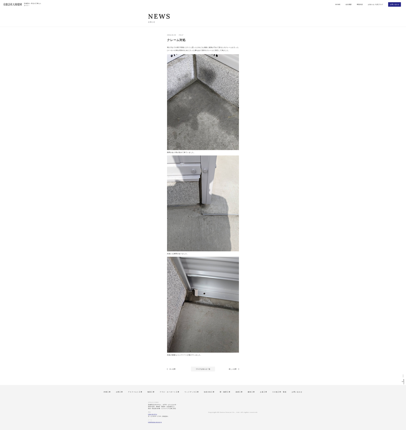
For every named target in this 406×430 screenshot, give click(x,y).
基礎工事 (239, 392)
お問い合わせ (297, 392)
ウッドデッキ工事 (191, 392)
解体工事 (251, 392)
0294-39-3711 (152, 414)
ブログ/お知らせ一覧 (203, 369)
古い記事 (172, 369)
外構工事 (107, 392)
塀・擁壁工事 (225, 392)
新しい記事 (233, 369)
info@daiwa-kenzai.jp (155, 422)
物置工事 (151, 392)
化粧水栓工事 (209, 392)
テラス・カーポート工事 (169, 392)
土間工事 (119, 392)
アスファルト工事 (135, 392)
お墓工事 (263, 392)
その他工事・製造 (279, 392)
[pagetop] (403, 375)
